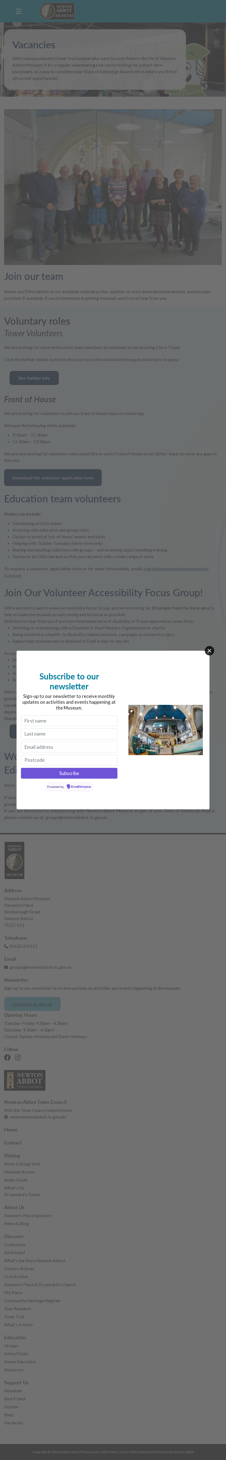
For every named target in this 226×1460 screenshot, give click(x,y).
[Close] (209, 650)
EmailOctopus (81, 787)
